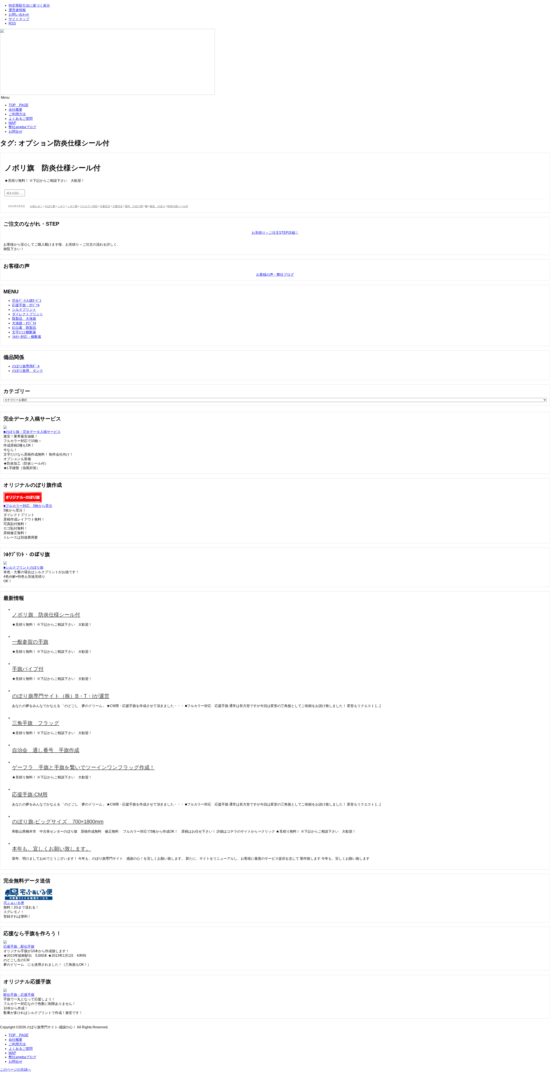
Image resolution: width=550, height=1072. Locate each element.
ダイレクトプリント (27, 314)
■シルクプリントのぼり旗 (23, 567)
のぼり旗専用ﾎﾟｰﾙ (26, 366)
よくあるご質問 (21, 118)
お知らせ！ (36, 206)
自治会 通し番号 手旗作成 (45, 750)
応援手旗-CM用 (29, 794)
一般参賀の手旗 (30, 642)
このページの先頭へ (15, 1069)
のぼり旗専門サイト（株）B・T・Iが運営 (60, 696)
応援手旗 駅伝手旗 (18, 946)
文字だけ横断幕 (24, 332)
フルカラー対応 (89, 206)
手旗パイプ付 (28, 669)
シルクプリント (24, 309)
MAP (12, 123)
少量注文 (117, 206)
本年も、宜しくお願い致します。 (51, 849)
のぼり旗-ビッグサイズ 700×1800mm (58, 821)
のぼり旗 (50, 206)
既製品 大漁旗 (24, 318)
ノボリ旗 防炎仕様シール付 (53, 168)
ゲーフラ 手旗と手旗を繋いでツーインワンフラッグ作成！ (83, 767)
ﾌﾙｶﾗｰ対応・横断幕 (26, 337)
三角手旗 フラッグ (35, 723)
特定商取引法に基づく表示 (29, 5)
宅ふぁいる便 (13, 903)
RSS (12, 23)
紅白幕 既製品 (24, 328)
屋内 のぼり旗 (134, 206)
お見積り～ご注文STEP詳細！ (275, 232)
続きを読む (13, 192)
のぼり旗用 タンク (27, 371)
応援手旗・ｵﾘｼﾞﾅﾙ (26, 305)
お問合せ (15, 131)
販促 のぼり (157, 206)
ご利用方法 (17, 114)
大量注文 (105, 206)
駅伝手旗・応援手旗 (18, 995)
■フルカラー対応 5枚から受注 (27, 506)
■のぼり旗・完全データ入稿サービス (32, 432)
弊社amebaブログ (22, 127)
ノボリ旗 (72, 206)
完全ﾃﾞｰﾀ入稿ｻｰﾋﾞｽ (26, 300)
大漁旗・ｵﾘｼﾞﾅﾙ (24, 323)
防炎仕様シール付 (177, 206)
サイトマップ (19, 19)
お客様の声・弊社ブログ (275, 274)
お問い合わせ (19, 14)
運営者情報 (17, 10)
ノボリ (61, 206)
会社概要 (15, 109)
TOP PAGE (19, 105)
